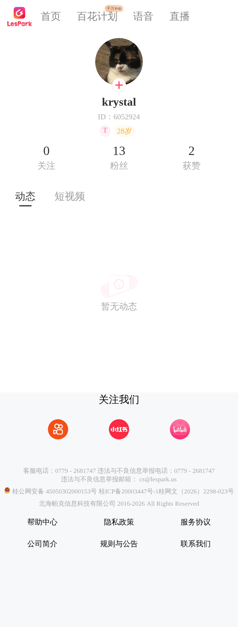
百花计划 (97, 16)
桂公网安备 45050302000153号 (53, 491)
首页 (51, 16)
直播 (180, 16)
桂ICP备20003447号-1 (127, 491)
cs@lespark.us (158, 479)
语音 (143, 16)
